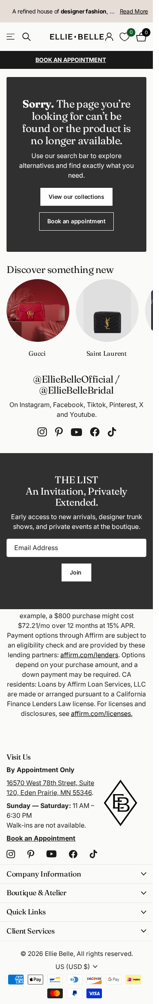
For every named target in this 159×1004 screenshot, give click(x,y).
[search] (26, 37)
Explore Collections (11, 36)
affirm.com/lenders (89, 655)
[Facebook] (94, 432)
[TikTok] (112, 432)
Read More (134, 11)
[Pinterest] (59, 432)
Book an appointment (76, 221)
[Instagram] (42, 432)
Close (76, 874)
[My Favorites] (124, 37)
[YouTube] (76, 432)
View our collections (76, 196)
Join (76, 572)
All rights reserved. (105, 954)
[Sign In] (109, 36)
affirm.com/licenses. (101, 713)
